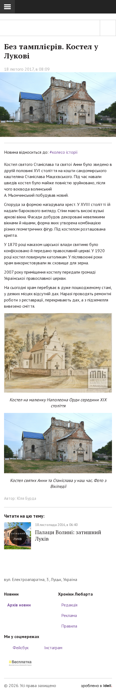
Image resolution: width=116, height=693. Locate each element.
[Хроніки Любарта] (58, 568)
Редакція (69, 604)
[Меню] (7, 7)
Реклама (69, 615)
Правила (69, 626)
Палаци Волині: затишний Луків (68, 535)
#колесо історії (64, 152)
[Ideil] (96, 685)
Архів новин (19, 604)
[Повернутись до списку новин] (108, 28)
